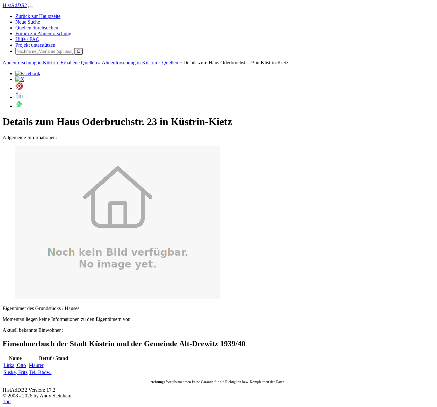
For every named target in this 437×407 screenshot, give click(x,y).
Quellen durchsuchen (36, 27)
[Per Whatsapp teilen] (19, 106)
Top (7, 401)
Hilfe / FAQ (27, 39)
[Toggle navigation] (30, 7)
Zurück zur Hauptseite (37, 16)
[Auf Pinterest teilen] (19, 88)
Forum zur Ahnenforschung (43, 33)
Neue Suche (27, 22)
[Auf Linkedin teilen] (19, 97)
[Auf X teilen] (19, 79)
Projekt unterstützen (35, 45)
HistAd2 (15, 5)
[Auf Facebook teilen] (27, 73)
